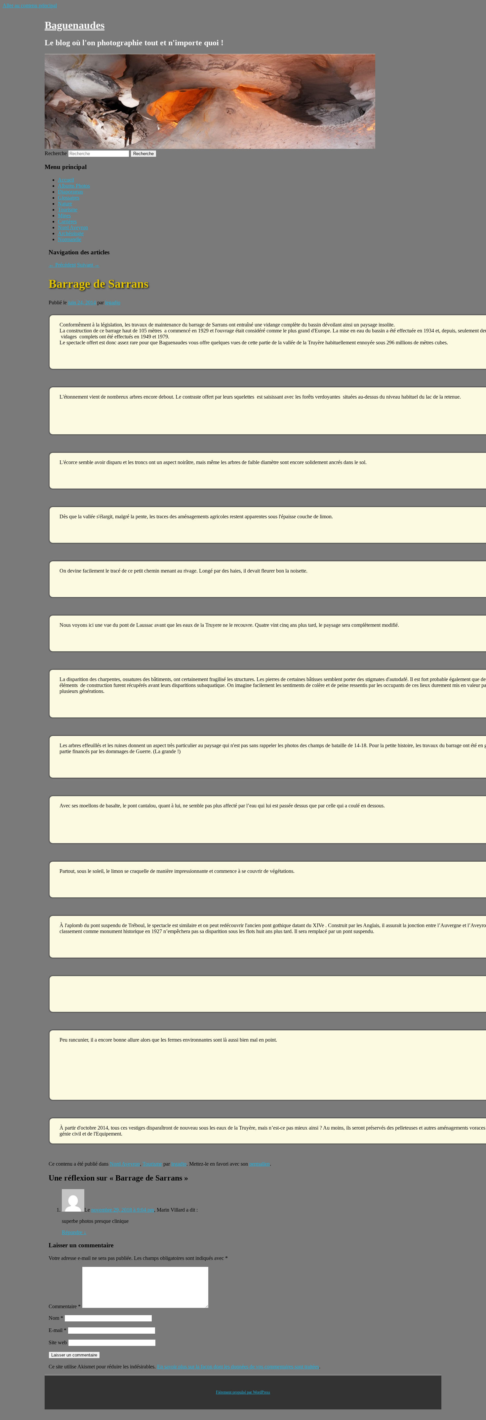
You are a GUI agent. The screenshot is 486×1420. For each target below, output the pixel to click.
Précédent (62, 265)
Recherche (56, 153)
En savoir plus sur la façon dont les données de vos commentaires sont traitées (238, 1366)
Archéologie (71, 233)
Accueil (66, 180)
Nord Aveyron (73, 227)
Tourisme (67, 209)
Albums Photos (74, 186)
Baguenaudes (74, 25)
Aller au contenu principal (30, 5)
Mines (64, 215)
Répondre (74, 1232)
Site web (58, 1342)
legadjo (112, 302)
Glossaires (68, 197)
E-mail (57, 1330)
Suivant (88, 265)
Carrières (67, 221)
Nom (56, 1318)
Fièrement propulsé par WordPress (243, 1392)
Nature (65, 203)
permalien (259, 1164)
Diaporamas (70, 191)
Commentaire (65, 1306)
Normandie (69, 239)
